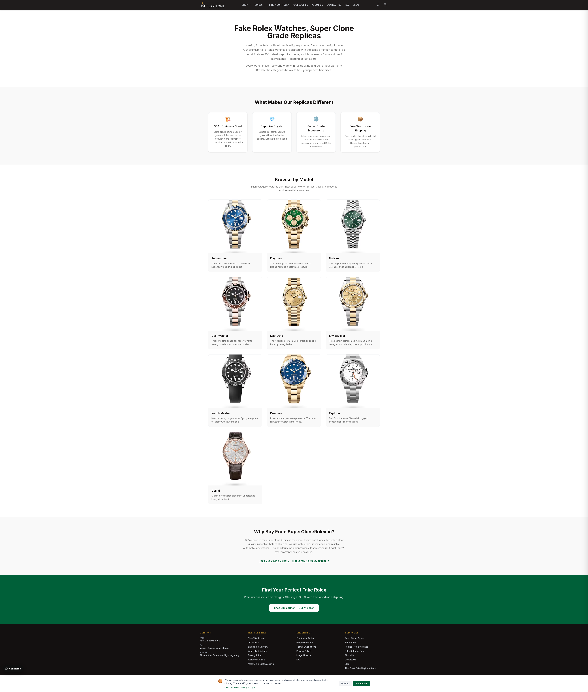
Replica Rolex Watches (356, 646)
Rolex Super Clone (354, 638)
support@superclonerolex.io (214, 648)
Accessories (300, 5)
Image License (303, 655)
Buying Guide (255, 655)
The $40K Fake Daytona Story (360, 668)
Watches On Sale (256, 659)
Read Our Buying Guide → (274, 560)
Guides (258, 5)
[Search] (378, 5)
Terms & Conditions (306, 646)
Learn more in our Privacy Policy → (239, 687)
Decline (345, 683)
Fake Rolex (350, 642)
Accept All (361, 683)
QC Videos (253, 642)
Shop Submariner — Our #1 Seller (294, 607)
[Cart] (385, 5)
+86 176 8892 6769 (210, 640)
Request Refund (304, 642)
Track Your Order (305, 638)
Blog (356, 5)
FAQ (347, 5)
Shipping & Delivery (258, 646)
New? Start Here (256, 638)
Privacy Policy (303, 651)
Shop (245, 5)
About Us (317, 5)
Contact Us (334, 5)
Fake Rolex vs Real (354, 651)
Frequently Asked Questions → (310, 560)
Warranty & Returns (257, 651)
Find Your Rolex (279, 5)
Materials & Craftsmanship (261, 664)
